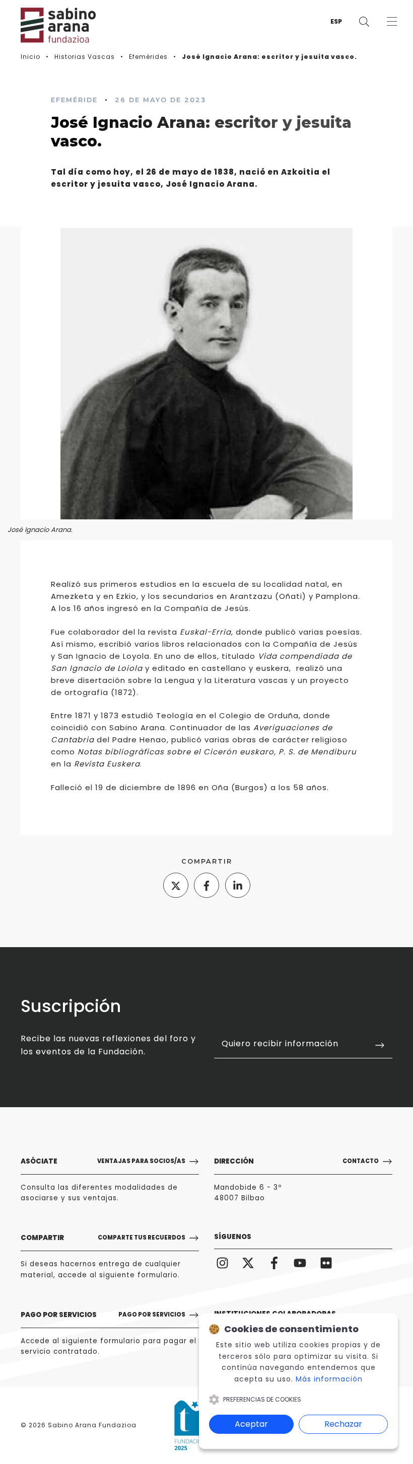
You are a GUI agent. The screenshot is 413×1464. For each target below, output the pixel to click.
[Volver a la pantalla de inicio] (51, 25)
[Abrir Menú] (391, 21)
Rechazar (343, 1424)
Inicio (30, 56)
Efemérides (148, 56)
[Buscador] (364, 21)
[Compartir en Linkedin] (237, 885)
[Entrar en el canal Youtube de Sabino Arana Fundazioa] (300, 1263)
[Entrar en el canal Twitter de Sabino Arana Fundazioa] (248, 1263)
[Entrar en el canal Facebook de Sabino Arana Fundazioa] (274, 1263)
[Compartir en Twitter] (175, 885)
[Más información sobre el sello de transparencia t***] (193, 1425)
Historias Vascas (84, 56)
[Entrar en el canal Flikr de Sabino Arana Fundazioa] (326, 1263)
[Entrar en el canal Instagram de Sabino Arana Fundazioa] (222, 1263)
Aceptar (251, 1424)
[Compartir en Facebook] (206, 885)
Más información (329, 1379)
